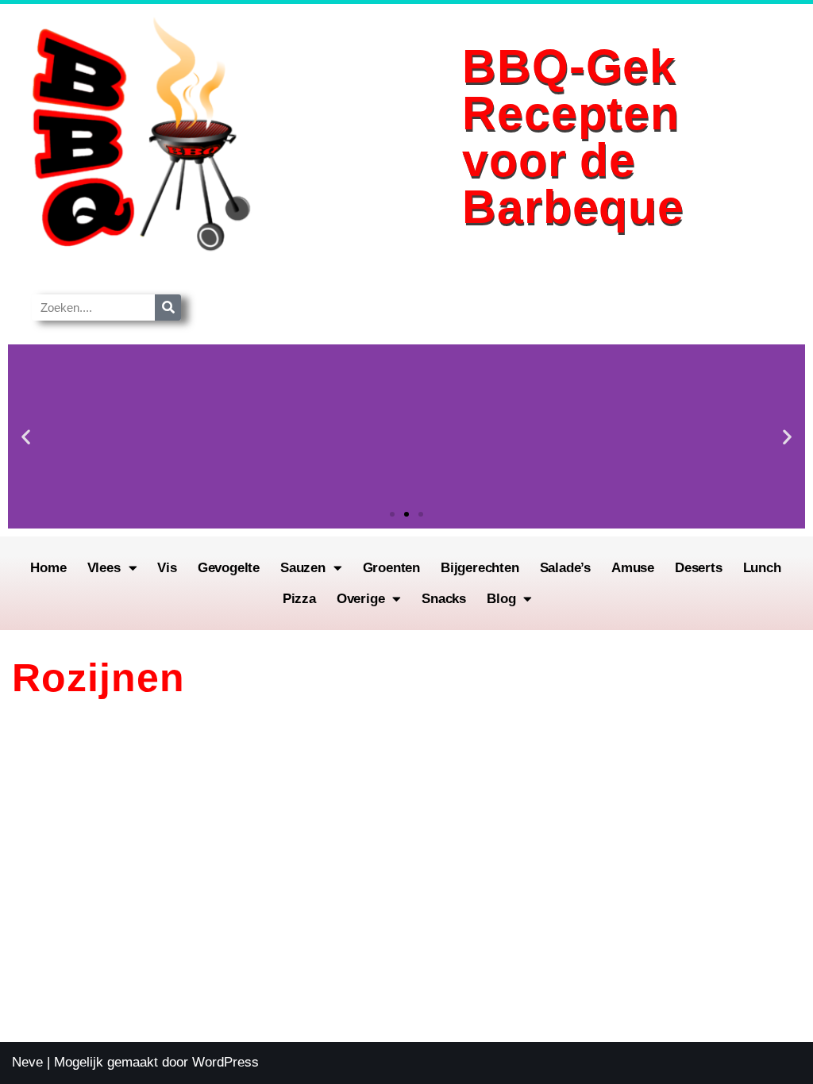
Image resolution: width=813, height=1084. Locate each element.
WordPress (225, 1062)
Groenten (391, 567)
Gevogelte (229, 567)
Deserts (698, 567)
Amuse (632, 567)
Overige (361, 598)
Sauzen (303, 567)
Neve (27, 1062)
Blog (501, 598)
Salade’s (565, 567)
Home (48, 567)
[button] (26, 437)
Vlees (104, 567)
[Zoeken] (168, 307)
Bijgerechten (480, 567)
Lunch (762, 567)
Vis (166, 567)
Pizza (299, 598)
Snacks (444, 598)
